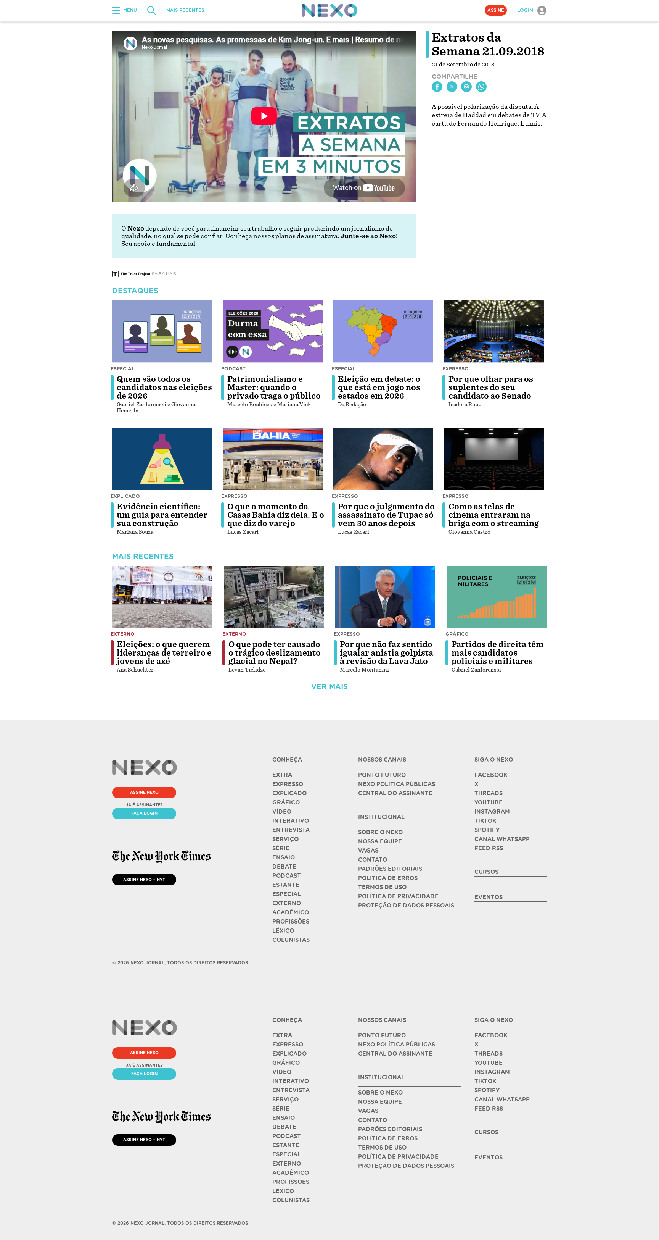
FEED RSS (488, 848)
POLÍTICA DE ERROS (388, 878)
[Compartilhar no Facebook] (437, 86)
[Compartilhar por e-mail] (466, 86)
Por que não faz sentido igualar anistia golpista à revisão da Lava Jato (386, 652)
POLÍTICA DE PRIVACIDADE (398, 896)
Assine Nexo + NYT (144, 879)
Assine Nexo (144, 792)
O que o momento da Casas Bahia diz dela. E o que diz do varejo (275, 515)
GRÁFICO (286, 802)
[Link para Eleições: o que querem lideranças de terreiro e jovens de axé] (162, 597)
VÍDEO (281, 812)
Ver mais (329, 687)
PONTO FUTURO (382, 775)
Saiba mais (164, 273)
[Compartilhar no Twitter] (452, 86)
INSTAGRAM (492, 812)
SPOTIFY (487, 830)
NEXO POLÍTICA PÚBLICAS (396, 784)
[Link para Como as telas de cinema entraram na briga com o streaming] (494, 459)
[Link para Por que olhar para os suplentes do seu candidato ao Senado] (494, 331)
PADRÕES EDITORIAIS (390, 869)
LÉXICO (283, 931)
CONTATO (372, 860)
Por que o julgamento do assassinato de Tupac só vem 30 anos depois (386, 515)
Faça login (144, 813)
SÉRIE (280, 848)
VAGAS (368, 851)
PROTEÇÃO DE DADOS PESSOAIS (406, 906)
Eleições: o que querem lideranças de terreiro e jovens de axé (164, 652)
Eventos (488, 897)
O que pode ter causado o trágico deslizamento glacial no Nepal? (274, 652)
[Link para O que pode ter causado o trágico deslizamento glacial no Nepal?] (274, 597)
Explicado (125, 496)
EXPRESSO (287, 784)
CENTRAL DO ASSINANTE (395, 793)
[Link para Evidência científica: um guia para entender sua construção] (162, 459)
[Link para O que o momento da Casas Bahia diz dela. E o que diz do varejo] (273, 459)
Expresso (455, 368)
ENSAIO (283, 857)
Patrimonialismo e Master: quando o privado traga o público (274, 387)
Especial (123, 368)
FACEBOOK (490, 775)
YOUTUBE (488, 802)
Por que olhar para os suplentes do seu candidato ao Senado (490, 387)
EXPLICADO (289, 793)
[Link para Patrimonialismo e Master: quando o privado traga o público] (273, 331)
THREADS (488, 793)
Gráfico (457, 634)
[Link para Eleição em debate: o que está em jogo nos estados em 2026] (383, 331)
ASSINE (495, 10)
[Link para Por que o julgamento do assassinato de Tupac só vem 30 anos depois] (383, 459)
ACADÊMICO (290, 912)
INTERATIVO (290, 821)
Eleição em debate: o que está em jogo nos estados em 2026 (379, 387)
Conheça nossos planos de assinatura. (282, 236)
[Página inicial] (329, 10)
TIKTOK (485, 821)
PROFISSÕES (290, 922)
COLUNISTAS (291, 940)
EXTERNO (286, 903)
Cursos (486, 872)
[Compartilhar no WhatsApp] (481, 86)
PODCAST (286, 876)
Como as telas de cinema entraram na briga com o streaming (493, 515)
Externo (123, 634)
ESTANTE (285, 885)
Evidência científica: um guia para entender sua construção (162, 515)
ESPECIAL (286, 894)
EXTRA (282, 775)
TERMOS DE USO (382, 887)
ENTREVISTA (291, 830)
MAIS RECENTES (185, 10)
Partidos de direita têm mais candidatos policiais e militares (498, 652)
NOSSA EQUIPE (380, 841)
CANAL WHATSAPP (502, 839)
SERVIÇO (285, 839)
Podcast (233, 368)
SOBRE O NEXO (380, 832)
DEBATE (284, 867)
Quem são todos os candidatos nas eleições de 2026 (164, 387)
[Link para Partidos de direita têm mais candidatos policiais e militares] (497, 597)
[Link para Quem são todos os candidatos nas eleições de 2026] (162, 331)
